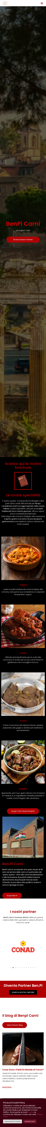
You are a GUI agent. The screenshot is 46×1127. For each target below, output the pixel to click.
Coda (23, 652)
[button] (42, 3)
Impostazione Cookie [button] (12, 1121)
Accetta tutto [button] (30, 1121)
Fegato (23, 788)
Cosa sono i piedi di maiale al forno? (23, 1069)
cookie (30, 1112)
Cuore (23, 720)
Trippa (23, 584)
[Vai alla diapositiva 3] (15, 967)
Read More (7, 1087)
